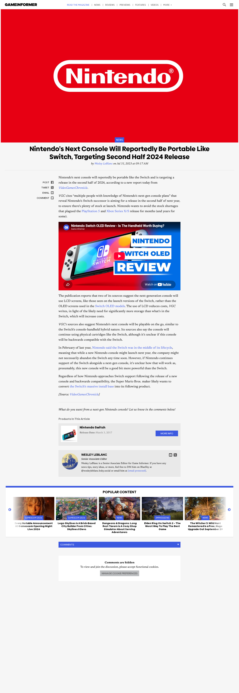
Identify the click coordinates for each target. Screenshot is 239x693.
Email (170, 455)
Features (140, 4)
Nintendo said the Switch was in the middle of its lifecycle (132, 347)
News (97, 4)
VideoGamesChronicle (73, 188)
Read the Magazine (78, 4)
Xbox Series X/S (117, 211)
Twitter (175, 455)
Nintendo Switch (92, 427)
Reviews (110, 4)
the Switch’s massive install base (92, 386)
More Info (166, 433)
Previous (9, 509)
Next (229, 509)
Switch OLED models (110, 306)
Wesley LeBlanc (103, 163)
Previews (125, 4)
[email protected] (137, 471)
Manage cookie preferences (120, 573)
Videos (155, 4)
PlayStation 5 (91, 211)
